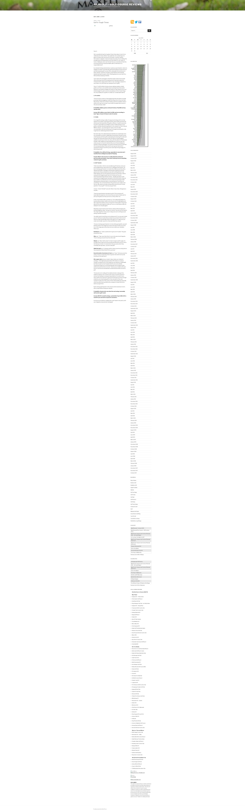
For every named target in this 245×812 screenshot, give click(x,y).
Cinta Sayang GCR (136, 626)
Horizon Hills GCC (135, 716)
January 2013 (133, 344)
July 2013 (132, 329)
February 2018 (134, 239)
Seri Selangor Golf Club (137, 664)
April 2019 (133, 210)
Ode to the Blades (135, 548)
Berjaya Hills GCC (135, 745)
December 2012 (134, 346)
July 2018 (132, 227)
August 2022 (133, 160)
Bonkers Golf (133, 482)
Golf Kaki (132, 497)
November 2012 (134, 349)
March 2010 (133, 418)
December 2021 (134, 177)
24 (137, 48)
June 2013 (133, 332)
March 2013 (133, 339)
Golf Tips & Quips (134, 504)
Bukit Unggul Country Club (137, 732)
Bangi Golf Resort (135, 614)
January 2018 (133, 241)
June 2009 (133, 434)
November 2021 (134, 179)
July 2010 (132, 410)
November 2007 (134, 470)
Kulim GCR (134, 702)
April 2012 (133, 365)
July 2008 (133, 453)
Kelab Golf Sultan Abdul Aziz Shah (139, 653)
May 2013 (133, 334)
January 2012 (133, 370)
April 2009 (133, 437)
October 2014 (133, 306)
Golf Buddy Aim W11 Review (137, 561)
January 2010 (133, 422)
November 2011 (134, 375)
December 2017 (134, 244)
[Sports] (132, 775)
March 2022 (133, 170)
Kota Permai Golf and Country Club (139, 632)
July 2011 (132, 384)
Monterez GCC (135, 705)
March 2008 (133, 461)
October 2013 (133, 322)
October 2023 (134, 158)
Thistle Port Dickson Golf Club (138, 696)
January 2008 (133, 465)
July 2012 (132, 358)
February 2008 (134, 463)
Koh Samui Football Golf (137, 675)
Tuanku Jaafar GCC (136, 748)
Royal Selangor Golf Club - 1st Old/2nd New (141, 603)
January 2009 (133, 441)
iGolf (132, 509)
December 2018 (134, 215)
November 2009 (134, 427)
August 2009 (133, 430)
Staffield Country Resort (137, 678)
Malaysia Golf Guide (135, 511)
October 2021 (133, 182)
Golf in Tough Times (101, 22)
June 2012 (133, 360)
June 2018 (133, 229)
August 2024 (133, 155)
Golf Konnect (133, 499)
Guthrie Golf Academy (136, 752)
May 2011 (132, 389)
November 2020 (134, 194)
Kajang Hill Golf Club (136, 689)
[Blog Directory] (138, 772)
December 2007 (134, 468)
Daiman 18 (134, 711)
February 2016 (134, 272)
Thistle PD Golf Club (136, 691)
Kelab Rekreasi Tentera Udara (138, 739)
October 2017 (133, 246)
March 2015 (133, 294)
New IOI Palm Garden (136, 619)
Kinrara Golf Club (135, 693)
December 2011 (134, 372)
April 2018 (133, 234)
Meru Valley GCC (135, 623)
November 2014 (134, 303)
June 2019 (133, 206)
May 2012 (133, 363)
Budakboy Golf (134, 485)
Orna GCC (134, 673)
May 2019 (133, 208)
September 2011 (134, 380)
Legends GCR (135, 682)
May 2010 (133, 413)
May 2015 (133, 289)
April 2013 (133, 337)
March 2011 (133, 394)
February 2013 (134, 341)
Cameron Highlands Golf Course (138, 723)
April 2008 (133, 458)
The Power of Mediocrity (136, 552)
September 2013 (134, 325)
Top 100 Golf (133, 516)
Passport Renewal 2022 (136, 546)
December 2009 (134, 425)
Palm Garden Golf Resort (137, 598)
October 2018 (133, 220)
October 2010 (134, 406)
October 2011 (133, 377)
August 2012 (133, 356)
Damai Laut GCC (135, 637)
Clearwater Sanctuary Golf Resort (139, 641)
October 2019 (133, 201)
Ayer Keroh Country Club (137, 639)
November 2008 (134, 446)
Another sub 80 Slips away (136, 574)
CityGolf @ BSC (135, 644)
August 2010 (133, 408)
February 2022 (134, 172)
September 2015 (134, 279)
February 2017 (134, 253)
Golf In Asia (133, 494)
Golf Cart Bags (134, 492)
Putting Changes (134, 578)
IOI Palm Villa (134, 709)
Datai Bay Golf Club (136, 601)
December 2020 (134, 191)
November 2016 (134, 258)
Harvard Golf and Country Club (138, 727)
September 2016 (134, 260)
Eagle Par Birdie (134, 487)
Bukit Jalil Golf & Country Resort (138, 736)
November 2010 (134, 403)
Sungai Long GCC (135, 680)
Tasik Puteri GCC (135, 657)
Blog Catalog (133, 480)
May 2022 (133, 167)
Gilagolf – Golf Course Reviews (118, 4)
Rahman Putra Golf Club (137, 630)
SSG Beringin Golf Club (136, 655)
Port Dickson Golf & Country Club (139, 684)
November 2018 (134, 217)
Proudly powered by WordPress (100, 809)
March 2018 (133, 236)
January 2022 (133, 175)
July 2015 (132, 284)
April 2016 (133, 270)
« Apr (135, 53)
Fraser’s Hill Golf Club (136, 766)
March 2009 (133, 439)
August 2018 (133, 225)
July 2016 (132, 263)
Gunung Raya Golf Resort (137, 725)
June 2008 (133, 456)
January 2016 (133, 275)
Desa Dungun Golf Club (137, 761)
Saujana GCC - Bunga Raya (137, 605)
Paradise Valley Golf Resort (137, 741)
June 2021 (133, 184)
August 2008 (133, 451)
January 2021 (133, 189)
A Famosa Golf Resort (136, 659)
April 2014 (133, 313)
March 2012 (133, 368)
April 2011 (133, 391)
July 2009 (133, 432)
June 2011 (133, 387)
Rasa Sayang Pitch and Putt (138, 714)
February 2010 (134, 420)
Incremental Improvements (137, 550)
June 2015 (133, 287)
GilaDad (132, 489)
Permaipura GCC (135, 671)
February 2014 (134, 318)
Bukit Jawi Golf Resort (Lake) (138, 650)
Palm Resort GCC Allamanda (138, 707)
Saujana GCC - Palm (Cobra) (137, 596)
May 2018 (133, 232)
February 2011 (133, 396)
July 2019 (132, 203)
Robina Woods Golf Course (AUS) (139, 666)
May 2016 (133, 267)
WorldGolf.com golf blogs (136, 520)
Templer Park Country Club (137, 610)
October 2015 (133, 277)
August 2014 (133, 310)
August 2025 (133, 153)
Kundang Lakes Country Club (138, 743)
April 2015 (133, 291)
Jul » (147, 53)
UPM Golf (134, 718)
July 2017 (132, 248)
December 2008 (134, 444)
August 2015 (133, 282)
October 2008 (134, 449)
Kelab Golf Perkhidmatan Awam (138, 628)
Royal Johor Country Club (137, 754)
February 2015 (134, 296)
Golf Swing (133, 501)
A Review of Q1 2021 (135, 581)
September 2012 (134, 353)
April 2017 (133, 251)
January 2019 (133, 213)
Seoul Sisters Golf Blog (135, 513)
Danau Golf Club (135, 668)
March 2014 (133, 315)
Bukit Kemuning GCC (136, 662)
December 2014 (134, 301)
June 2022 (133, 165)
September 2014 (134, 308)
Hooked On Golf (134, 506)
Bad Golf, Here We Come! (136, 576)
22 (131, 48)
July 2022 (132, 163)
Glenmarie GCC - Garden (137, 700)
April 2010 (133, 415)
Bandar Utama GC (135, 750)
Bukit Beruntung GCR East (137, 759)
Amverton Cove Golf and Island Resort (140, 648)
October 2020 (134, 196)
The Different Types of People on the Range (140, 583)
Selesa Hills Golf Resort (137, 764)
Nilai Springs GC (135, 698)
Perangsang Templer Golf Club (138, 687)
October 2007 (134, 472)
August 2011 (133, 382)
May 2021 (133, 186)
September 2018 (134, 222)
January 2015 (133, 298)
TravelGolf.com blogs (135, 518)
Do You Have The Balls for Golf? (137, 537)
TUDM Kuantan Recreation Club (138, 768)
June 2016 (133, 265)
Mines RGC (134, 635)
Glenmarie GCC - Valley (137, 734)
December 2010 (134, 401)
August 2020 (133, 198)
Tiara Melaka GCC (135, 621)
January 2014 (133, 320)
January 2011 (133, 399)
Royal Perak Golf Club (136, 720)
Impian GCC (134, 616)
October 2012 (133, 351)
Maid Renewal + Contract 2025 (137, 528)
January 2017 (133, 256)
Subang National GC (136, 612)
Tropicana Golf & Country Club (138, 607)
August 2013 (133, 327)
